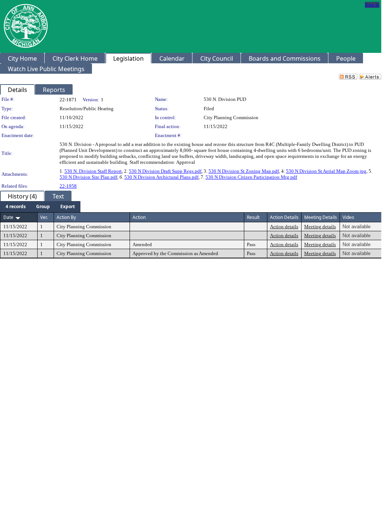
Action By (66, 217)
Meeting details (320, 226)
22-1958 (68, 186)
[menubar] (40, 206)
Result (253, 217)
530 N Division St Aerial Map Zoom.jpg (326, 171)
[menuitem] (15, 206)
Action (139, 217)
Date (8, 217)
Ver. (44, 217)
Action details (284, 226)
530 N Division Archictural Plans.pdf (161, 177)
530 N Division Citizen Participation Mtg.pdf (251, 177)
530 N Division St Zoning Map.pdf (243, 171)
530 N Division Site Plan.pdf (88, 177)
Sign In (372, 4)
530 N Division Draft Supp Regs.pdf (165, 171)
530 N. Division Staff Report (93, 171)
